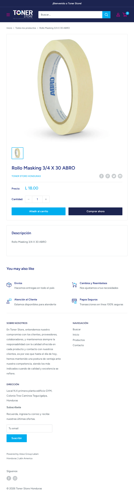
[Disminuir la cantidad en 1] (28, 199)
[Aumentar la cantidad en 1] (45, 199)
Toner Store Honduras (26, 176)
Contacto (78, 345)
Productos (79, 340)
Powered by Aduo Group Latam (23, 454)
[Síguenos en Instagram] (15, 478)
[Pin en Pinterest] (107, 175)
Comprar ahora (95, 211)
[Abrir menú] (8, 14)
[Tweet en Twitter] (114, 175)
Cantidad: (17, 199)
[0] (125, 15)
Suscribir (16, 438)
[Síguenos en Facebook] (9, 478)
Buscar (77, 329)
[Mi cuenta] (118, 14)
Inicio (9, 28)
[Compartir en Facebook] (101, 175)
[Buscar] (106, 14)
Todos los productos (25, 28)
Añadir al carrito (38, 211)
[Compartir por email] (120, 175)
